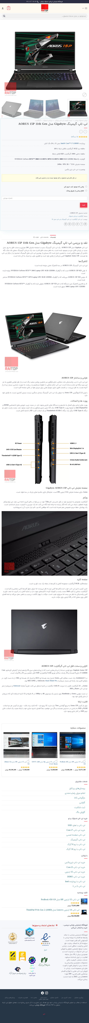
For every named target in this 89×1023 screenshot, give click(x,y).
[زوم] (84, 95)
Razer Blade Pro (51, 681)
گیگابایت (38, 120)
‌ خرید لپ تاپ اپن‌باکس (75, 862)
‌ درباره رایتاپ (44, 998)
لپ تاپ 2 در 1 (79, 886)
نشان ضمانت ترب (32, 968)
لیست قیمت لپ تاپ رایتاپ (63, 120)
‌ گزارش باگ (81, 812)
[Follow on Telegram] (42, 993)
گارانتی (82, 802)
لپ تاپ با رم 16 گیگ (76, 849)
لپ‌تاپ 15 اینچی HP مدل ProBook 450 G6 (73, 763)
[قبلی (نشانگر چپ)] (87, 1019)
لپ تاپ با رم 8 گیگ (76, 844)
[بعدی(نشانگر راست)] (80, 1019)
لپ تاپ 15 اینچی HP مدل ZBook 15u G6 (16, 763)
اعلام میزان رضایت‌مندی (75, 793)
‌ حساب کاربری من (66, 998)
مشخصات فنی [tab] (44, 237)
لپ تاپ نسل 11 (56, 219)
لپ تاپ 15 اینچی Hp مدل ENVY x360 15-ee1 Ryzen (44, 763)
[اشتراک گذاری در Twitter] (77, 224)
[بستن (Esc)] (87, 1010)
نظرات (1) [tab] (36, 237)
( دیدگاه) (74, 137)
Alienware (16, 686)
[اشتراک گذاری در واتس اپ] (85, 224)
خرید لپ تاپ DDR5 (76, 876)
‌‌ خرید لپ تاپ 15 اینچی (75, 872)
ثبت (83, 205)
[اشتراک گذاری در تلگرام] (66, 224)
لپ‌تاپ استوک (47, 120)
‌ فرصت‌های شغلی (44, 999)
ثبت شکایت (80, 807)
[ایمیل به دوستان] (73, 224)
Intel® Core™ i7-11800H (70, 143)
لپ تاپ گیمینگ (66, 219)
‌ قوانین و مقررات (23, 998)
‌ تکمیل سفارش (54, 998)
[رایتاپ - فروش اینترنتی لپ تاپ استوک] (44, 8)
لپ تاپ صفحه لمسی (76, 835)
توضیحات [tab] (53, 237)
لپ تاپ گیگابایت (77, 219)
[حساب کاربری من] (3, 8)
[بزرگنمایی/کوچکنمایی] (80, 1010)
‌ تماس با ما (34, 998)
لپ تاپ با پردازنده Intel (75, 881)
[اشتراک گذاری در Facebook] (81, 224)
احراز (45, 950)
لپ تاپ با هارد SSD (77, 825)
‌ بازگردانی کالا (80, 797)
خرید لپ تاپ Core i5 (76, 867)
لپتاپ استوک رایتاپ (80, 120)
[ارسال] (4, 16)
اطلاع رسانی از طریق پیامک (75, 191)
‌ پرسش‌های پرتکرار (77, 788)
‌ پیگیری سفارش (79, 998)
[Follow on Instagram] (46, 993)
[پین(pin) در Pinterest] (69, 224)
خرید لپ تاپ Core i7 (76, 830)
